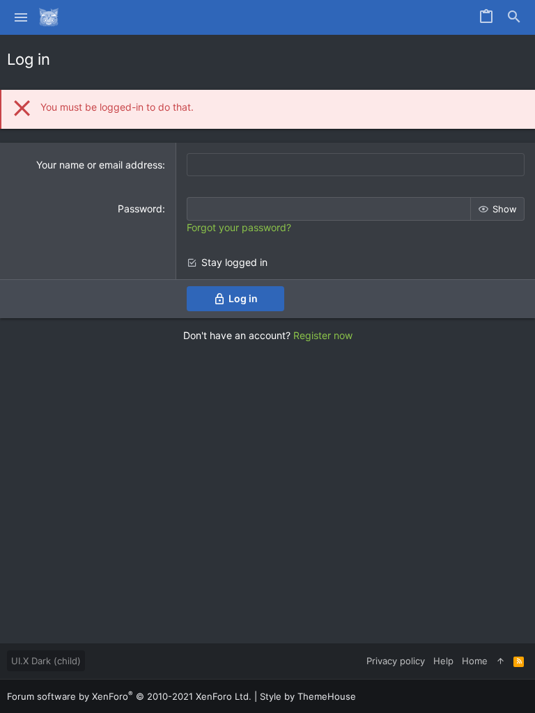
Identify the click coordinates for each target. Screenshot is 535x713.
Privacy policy (395, 660)
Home (475, 660)
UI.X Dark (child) (46, 660)
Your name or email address (99, 165)
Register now (322, 335)
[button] (21, 17)
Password (140, 208)
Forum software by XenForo (129, 696)
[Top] (500, 660)
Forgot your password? (239, 227)
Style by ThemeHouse (308, 696)
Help (443, 660)
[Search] (514, 17)
